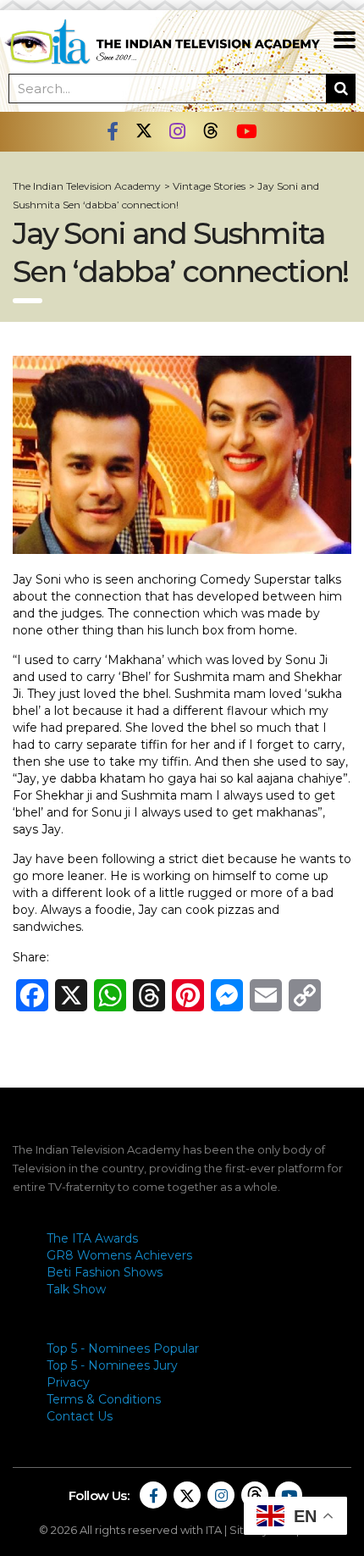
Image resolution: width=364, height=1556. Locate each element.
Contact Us (80, 1416)
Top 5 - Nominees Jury (112, 1365)
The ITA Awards (92, 1238)
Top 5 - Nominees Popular (123, 1348)
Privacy (68, 1382)
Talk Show (76, 1289)
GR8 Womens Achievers (119, 1255)
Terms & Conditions (104, 1399)
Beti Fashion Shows (105, 1272)
